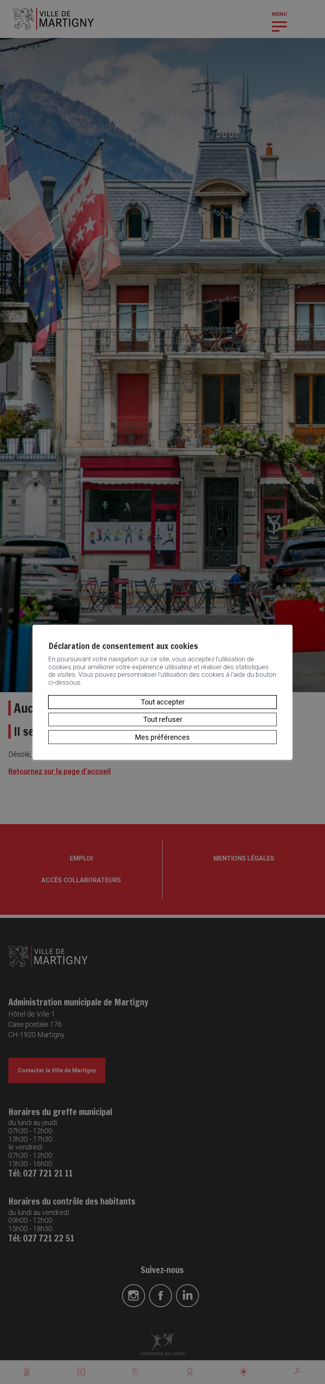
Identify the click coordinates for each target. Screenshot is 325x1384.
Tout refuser (162, 719)
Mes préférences (162, 737)
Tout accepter (163, 702)
